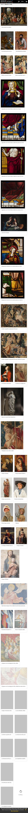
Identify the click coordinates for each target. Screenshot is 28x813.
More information (14, 811)
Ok (25, 809)
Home (2, 4)
